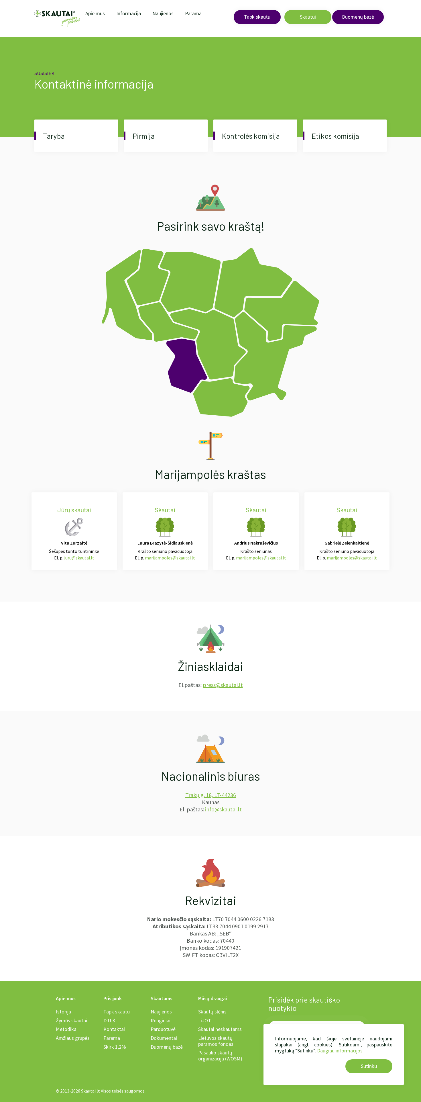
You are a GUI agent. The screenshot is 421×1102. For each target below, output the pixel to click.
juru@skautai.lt (79, 558)
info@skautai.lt (223, 809)
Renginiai (160, 1020)
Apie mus (95, 13)
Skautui (308, 16)
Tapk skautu (257, 16)
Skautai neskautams (220, 1029)
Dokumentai (164, 1038)
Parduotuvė (163, 1029)
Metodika (66, 1029)
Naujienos (163, 13)
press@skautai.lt (223, 684)
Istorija (63, 1011)
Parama (193, 13)
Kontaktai (114, 1029)
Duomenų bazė (358, 16)
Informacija (128, 13)
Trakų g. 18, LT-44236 (210, 794)
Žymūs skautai (71, 1020)
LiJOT (204, 1020)
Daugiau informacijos (340, 1050)
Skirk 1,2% (114, 1047)
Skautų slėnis (212, 1011)
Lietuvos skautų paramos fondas (215, 1041)
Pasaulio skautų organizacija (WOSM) (220, 1055)
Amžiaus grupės (73, 1038)
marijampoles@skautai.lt (170, 558)
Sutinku (369, 1066)
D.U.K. (110, 1020)
